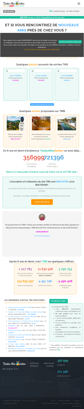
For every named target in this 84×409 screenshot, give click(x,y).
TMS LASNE (76, 390)
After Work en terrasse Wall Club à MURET (15, 377)
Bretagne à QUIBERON (44, 382)
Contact (76, 400)
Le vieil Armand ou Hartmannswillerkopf (22, 316)
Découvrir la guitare (15, 330)
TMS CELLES (65, 392)
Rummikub (11, 326)
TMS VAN (77, 392)
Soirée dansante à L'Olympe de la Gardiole (23, 321)
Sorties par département (50, 403)
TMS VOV (61, 394)
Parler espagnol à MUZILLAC (11, 384)
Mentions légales (64, 400)
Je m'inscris (42, 202)
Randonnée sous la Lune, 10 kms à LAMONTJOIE (17, 382)
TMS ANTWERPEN (64, 385)
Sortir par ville (76, 406)
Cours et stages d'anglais (70, 403)
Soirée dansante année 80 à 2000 (19, 307)
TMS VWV (69, 394)
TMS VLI (77, 394)
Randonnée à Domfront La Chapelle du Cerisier (24, 348)
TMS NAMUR (62, 383)
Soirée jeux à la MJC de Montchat (20, 335)
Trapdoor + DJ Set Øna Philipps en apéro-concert (25, 312)
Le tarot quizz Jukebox (16, 344)
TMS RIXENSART (64, 390)
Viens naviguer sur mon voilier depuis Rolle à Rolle (18, 379)
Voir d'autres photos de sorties (42, 104)
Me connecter (9, 11)
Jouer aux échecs (14, 339)
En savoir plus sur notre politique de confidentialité (42, 49)
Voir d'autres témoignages (42, 236)
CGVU (53, 400)
